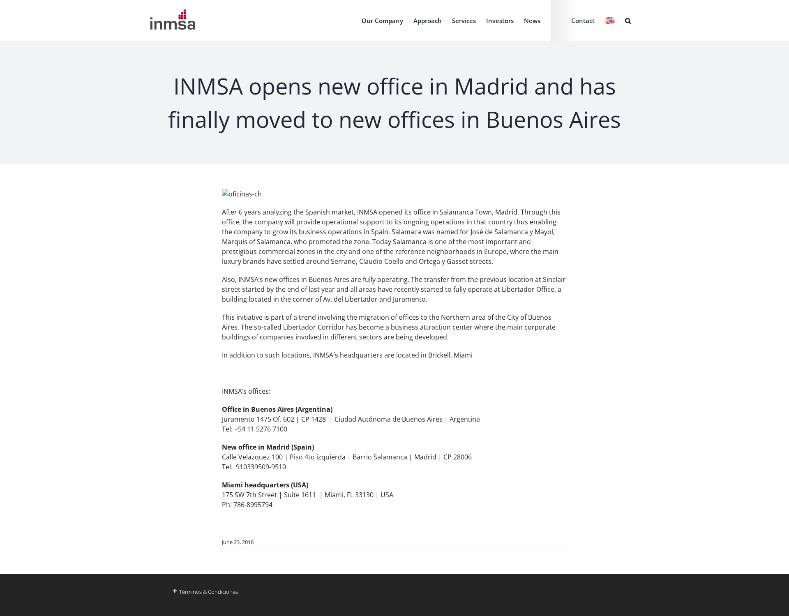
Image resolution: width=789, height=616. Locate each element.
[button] (628, 20)
